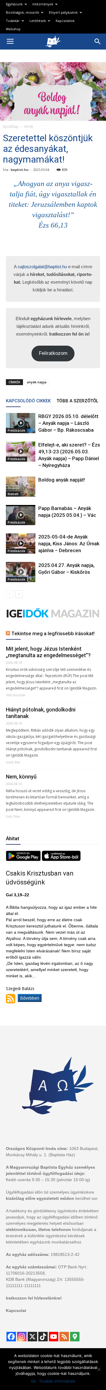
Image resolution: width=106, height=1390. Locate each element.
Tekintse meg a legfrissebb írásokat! (53, 633)
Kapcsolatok (65, 20)
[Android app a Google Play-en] (24, 859)
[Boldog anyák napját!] (20, 486)
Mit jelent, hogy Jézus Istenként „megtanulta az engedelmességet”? (48, 652)
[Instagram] (21, 1336)
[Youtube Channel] (53, 1336)
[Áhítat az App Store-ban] (61, 859)
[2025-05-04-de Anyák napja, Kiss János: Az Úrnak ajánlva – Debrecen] (20, 543)
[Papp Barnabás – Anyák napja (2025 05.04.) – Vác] (20, 515)
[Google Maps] (75, 1336)
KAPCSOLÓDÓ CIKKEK (28, 401)
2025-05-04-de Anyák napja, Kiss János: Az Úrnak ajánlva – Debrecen (69, 543)
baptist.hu (20, 169)
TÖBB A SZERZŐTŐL (77, 401)
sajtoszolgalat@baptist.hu (42, 266)
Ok (33, 1381)
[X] (32, 1336)
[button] (98, 42)
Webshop (13, 29)
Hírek (28, 126)
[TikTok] (43, 1336)
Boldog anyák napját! (61, 480)
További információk (57, 1381)
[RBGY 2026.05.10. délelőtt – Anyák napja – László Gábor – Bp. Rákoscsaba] (20, 423)
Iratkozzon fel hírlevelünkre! (34, 1298)
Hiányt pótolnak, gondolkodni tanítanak (40, 712)
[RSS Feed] (64, 1336)
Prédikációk (16, 430)
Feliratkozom (53, 353)
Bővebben (29, 998)
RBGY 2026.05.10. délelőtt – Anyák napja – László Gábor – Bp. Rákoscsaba (68, 423)
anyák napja (37, 382)
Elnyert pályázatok (63, 12)
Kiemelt (13, 494)
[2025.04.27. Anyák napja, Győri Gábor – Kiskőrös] (20, 572)
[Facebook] (11, 1336)
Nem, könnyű (21, 776)
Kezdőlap (11, 126)
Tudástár (13, 20)
